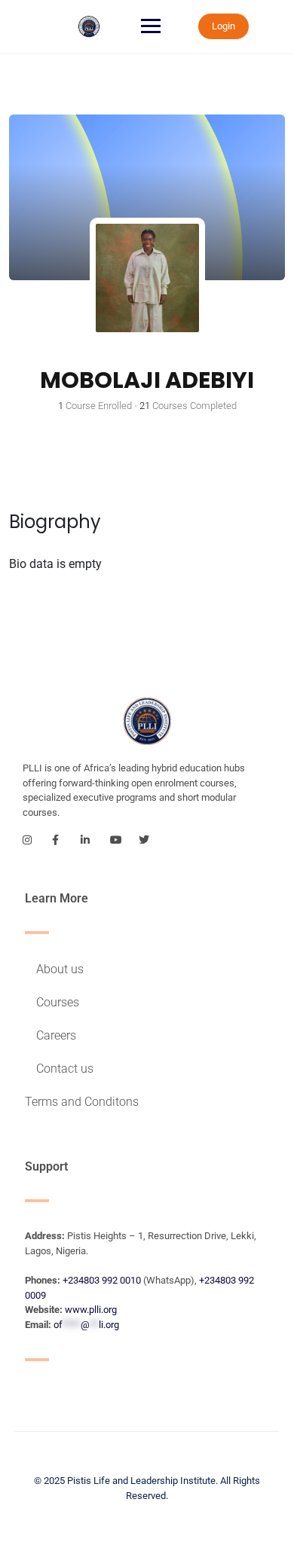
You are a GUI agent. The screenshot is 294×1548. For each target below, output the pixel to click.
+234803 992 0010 (102, 1280)
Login (223, 26)
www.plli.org (91, 1309)
